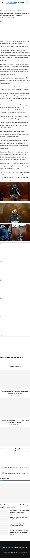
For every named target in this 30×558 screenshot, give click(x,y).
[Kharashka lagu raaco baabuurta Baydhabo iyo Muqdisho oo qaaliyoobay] (15, 379)
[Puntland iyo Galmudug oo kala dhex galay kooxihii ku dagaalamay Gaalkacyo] (15, 408)
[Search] (27, 2)
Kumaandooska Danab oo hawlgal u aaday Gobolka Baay (19, 518)
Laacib (2, 17)
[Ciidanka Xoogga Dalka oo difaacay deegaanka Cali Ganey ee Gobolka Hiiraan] (4, 532)
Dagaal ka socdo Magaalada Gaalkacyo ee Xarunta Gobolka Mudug (20, 524)
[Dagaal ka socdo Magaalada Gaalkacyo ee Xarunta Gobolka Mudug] (4, 526)
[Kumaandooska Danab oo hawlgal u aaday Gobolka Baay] (15, 436)
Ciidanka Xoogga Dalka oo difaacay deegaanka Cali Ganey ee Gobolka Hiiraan (19, 532)
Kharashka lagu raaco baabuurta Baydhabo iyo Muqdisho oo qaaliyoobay (14, 506)
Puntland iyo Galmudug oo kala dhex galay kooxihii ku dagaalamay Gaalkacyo (19, 512)
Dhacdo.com (14, 552)
